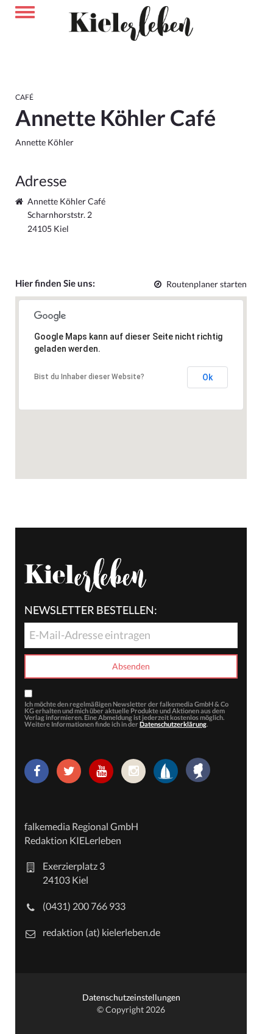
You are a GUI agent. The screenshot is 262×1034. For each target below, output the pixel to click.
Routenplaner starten (206, 284)
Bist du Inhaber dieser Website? (89, 376)
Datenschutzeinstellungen (131, 997)
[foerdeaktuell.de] (166, 771)
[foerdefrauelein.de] (198, 771)
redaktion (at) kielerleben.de (101, 932)
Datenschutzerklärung (173, 724)
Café (24, 97)
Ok (207, 377)
